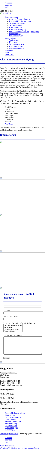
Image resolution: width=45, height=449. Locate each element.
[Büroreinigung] (13, 327)
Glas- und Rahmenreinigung (15, 413)
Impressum (4, 434)
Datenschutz (13, 434)
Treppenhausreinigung (13, 417)
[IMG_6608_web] (22, 252)
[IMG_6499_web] (22, 215)
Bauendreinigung (11, 424)
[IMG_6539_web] (22, 142)
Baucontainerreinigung (13, 421)
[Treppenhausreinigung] (13, 329)
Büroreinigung (10, 415)
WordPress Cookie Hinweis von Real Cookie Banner (19, 448)
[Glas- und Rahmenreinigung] (13, 325)
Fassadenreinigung (11, 428)
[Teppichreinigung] (13, 331)
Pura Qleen (9, 124)
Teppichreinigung (11, 419)
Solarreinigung (10, 430)
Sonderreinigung (11, 426)
